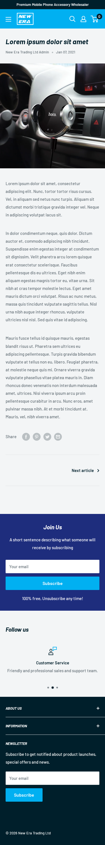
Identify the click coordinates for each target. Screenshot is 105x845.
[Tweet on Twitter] (47, 436)
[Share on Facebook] (26, 436)
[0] (94, 19)
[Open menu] (8, 19)
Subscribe (53, 583)
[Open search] (72, 19)
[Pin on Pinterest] (37, 436)
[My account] (83, 19)
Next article (83, 470)
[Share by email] (58, 436)
